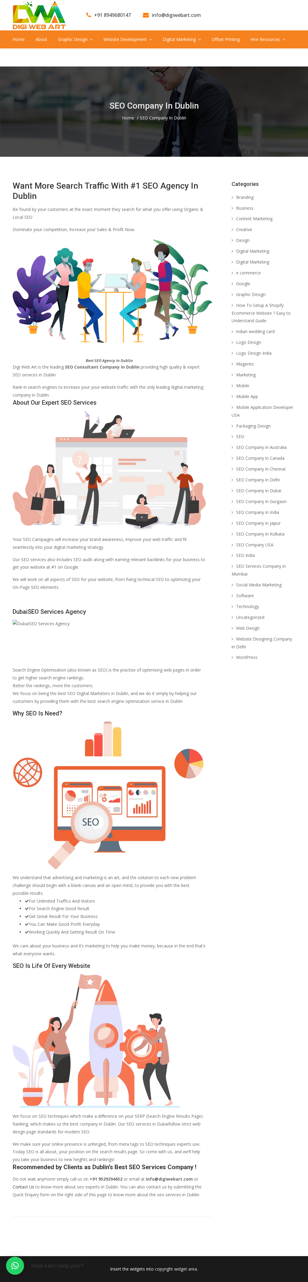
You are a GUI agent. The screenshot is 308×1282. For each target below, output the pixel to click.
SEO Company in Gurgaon (261, 501)
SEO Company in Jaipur (258, 523)
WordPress (246, 657)
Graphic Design (251, 294)
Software (245, 595)
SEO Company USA (254, 545)
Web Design (248, 628)
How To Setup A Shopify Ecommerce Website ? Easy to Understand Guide (261, 313)
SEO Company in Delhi (258, 480)
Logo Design (248, 342)
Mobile (242, 385)
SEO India (245, 555)
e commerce (248, 273)
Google (243, 283)
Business (245, 208)
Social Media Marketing (259, 585)
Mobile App (247, 396)
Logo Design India (254, 353)
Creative (244, 229)
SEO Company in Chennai (260, 469)
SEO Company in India (257, 512)
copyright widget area (176, 1269)
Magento (245, 364)
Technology (247, 606)
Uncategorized (250, 617)
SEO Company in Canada (260, 458)
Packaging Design (253, 426)
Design (243, 240)
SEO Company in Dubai (258, 490)
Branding (245, 197)
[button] (15, 1266)
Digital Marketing (252, 251)
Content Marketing (254, 218)
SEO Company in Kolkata (260, 534)
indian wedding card (255, 331)
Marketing (246, 375)
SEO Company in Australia (261, 447)
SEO (240, 436)
